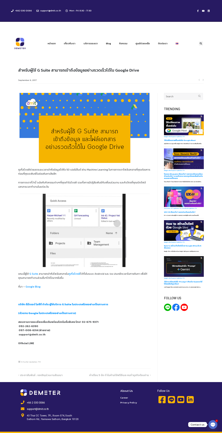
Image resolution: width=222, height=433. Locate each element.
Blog (108, 43)
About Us (126, 391)
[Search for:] (183, 96)
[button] (201, 43)
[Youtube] (203, 11)
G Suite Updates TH (31, 361)
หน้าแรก (52, 43)
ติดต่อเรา (163, 43)
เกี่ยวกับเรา (69, 43)
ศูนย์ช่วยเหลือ (143, 43)
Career (124, 397)
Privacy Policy (128, 402)
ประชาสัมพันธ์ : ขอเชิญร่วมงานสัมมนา (41, 375)
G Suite (33, 274)
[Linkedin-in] (190, 399)
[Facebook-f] (198, 11)
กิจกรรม (123, 43)
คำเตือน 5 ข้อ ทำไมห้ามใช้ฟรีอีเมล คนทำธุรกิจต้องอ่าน (119, 375)
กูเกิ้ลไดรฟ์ (74, 274)
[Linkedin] (208, 11)
